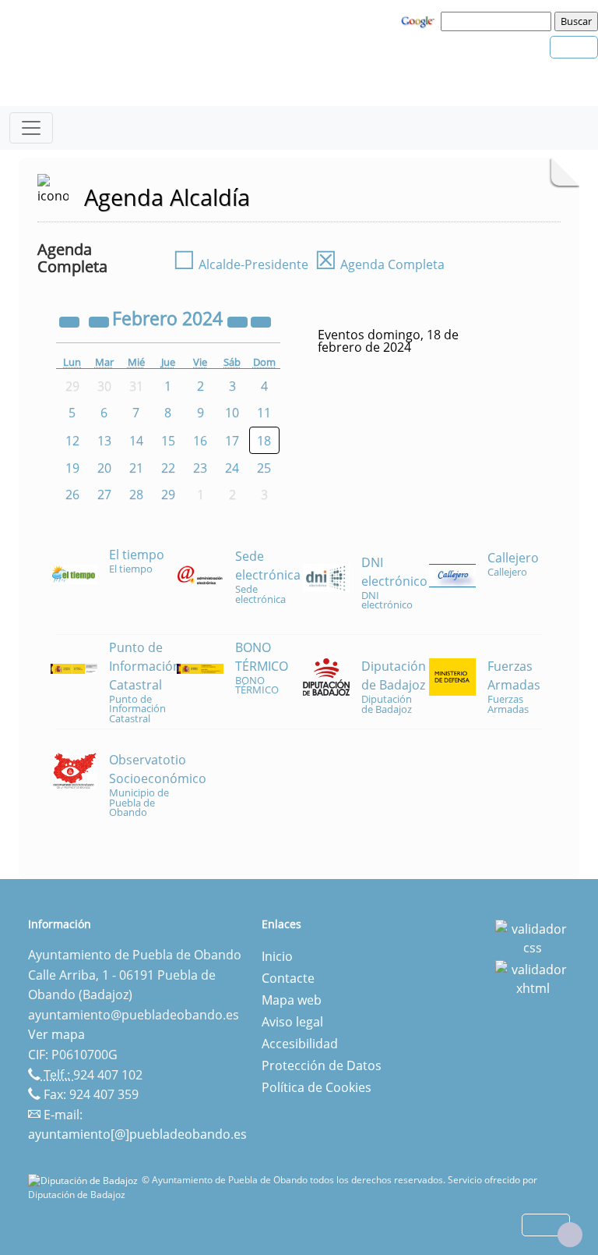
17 (232, 440)
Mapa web (292, 1000)
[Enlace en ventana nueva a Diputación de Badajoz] (85, 1179)
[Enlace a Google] (420, 20)
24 (232, 468)
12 (72, 440)
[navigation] (498, 21)
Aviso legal (292, 1021)
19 (72, 468)
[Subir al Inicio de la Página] (570, 1234)
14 (136, 440)
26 (72, 494)
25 (264, 468)
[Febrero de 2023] (71, 320)
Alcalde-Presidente (240, 264)
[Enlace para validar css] (532, 936)
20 (104, 468)
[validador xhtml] (532, 977)
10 (232, 412)
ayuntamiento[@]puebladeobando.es (137, 1134)
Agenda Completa (380, 264)
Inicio (277, 956)
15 (168, 440)
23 (200, 468)
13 (104, 440)
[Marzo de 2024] (261, 320)
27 (104, 494)
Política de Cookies (316, 1087)
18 (264, 440)
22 (168, 468)
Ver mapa (56, 1034)
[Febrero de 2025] (239, 320)
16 (200, 440)
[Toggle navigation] (31, 128)
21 (136, 468)
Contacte (288, 978)
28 (136, 494)
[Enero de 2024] (100, 320)
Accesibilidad (300, 1043)
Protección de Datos (322, 1065)
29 (168, 494)
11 (264, 412)
